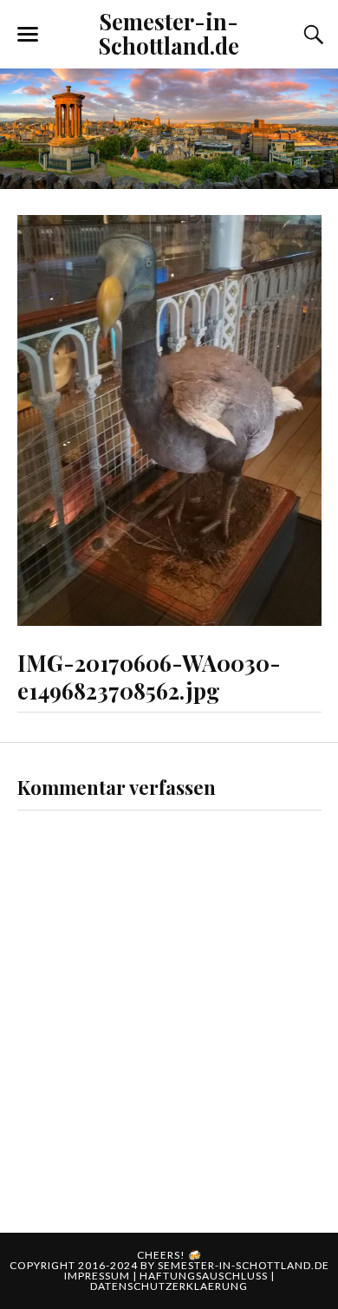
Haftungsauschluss (205, 1275)
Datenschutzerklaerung (169, 1286)
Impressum (98, 1275)
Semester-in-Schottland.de (169, 33)
